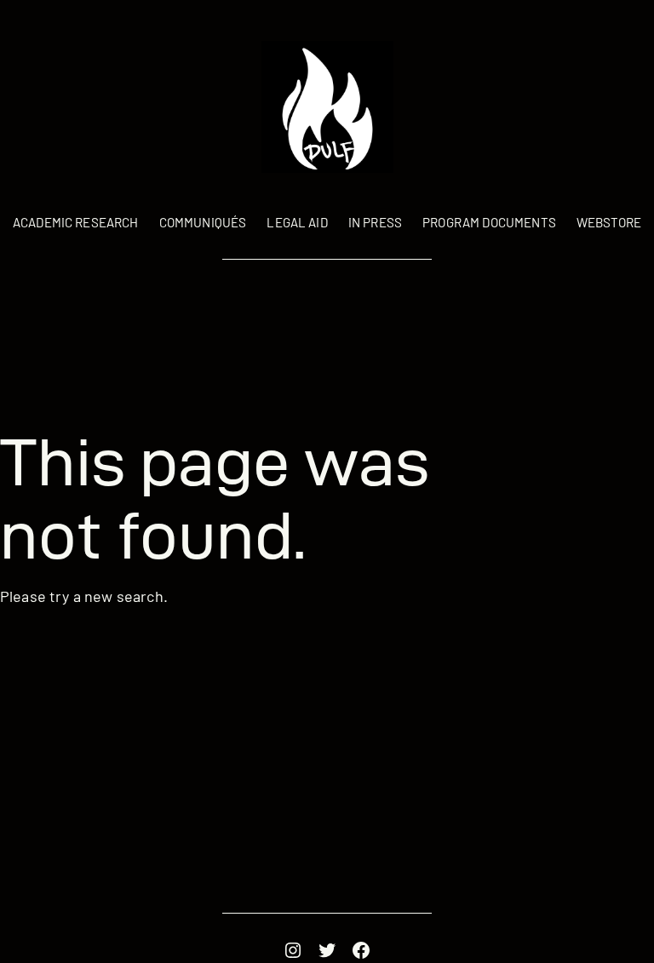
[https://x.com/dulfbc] (327, 950)
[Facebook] (361, 950)
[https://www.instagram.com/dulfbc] (293, 950)
